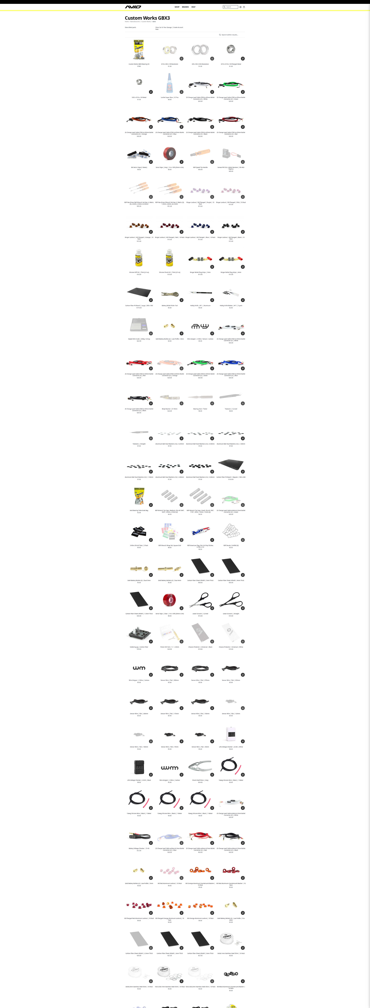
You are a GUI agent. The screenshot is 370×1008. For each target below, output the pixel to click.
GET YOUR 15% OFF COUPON (163, 529)
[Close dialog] (226, 481)
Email (147, 519)
